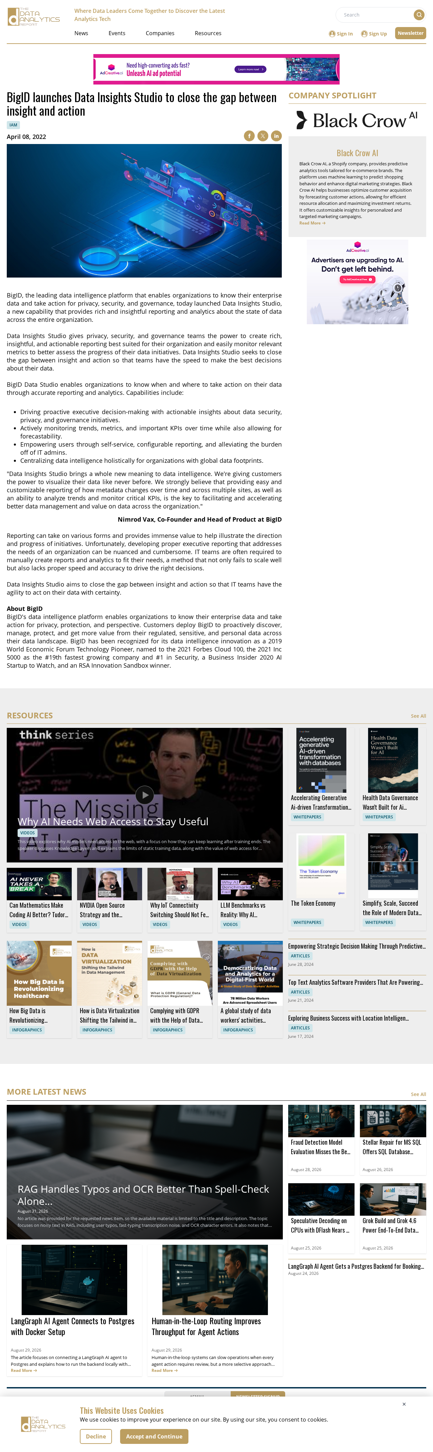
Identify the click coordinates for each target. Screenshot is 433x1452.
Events (117, 33)
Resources (208, 33)
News (81, 33)
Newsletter (411, 33)
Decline (96, 1436)
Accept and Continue (154, 1436)
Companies (160, 33)
